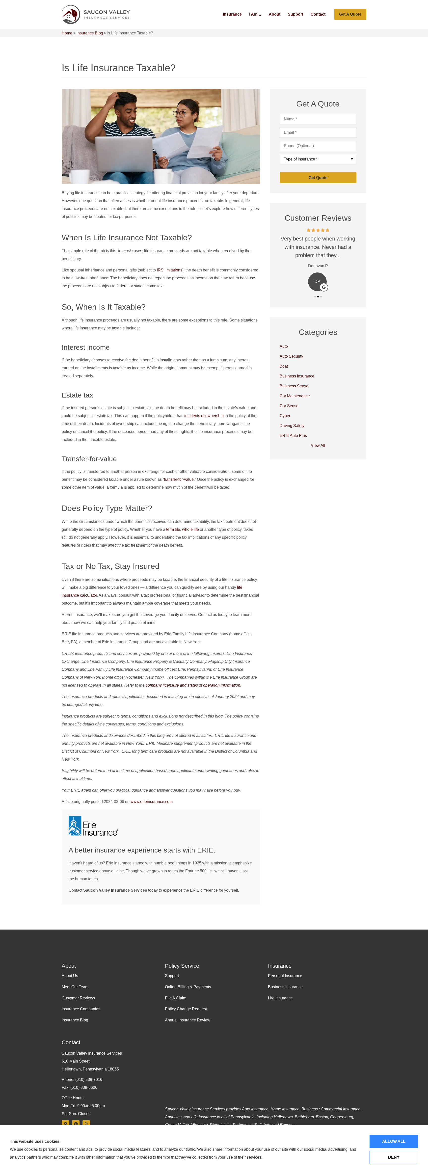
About (274, 14)
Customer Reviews (78, 998)
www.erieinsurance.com (152, 802)
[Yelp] (86, 1124)
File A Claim (175, 998)
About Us (70, 976)
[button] (315, 296)
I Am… (255, 14)
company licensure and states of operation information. (193, 685)
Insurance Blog (90, 33)
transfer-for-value (179, 479)
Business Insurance (285, 987)
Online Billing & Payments (188, 987)
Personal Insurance (285, 976)
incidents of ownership (204, 416)
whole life (190, 529)
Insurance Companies (81, 1009)
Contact (318, 14)
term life (173, 529)
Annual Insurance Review (187, 1020)
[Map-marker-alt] (65, 1124)
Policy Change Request (186, 1009)
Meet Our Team (75, 987)
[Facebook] (76, 1124)
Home (67, 33)
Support (295, 14)
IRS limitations (169, 270)
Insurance (232, 14)
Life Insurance (280, 998)
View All (318, 445)
